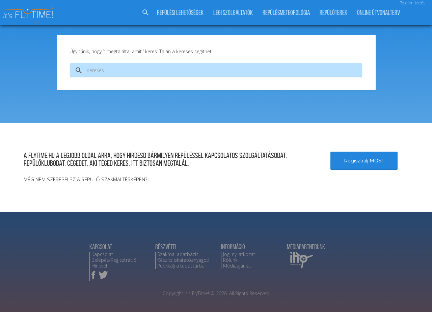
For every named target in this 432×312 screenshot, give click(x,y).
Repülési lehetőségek (180, 12)
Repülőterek (333, 12)
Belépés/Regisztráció (114, 260)
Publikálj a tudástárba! (181, 265)
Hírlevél (99, 265)
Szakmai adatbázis (177, 254)
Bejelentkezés (412, 3)
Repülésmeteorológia (286, 12)
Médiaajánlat (237, 265)
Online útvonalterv (378, 12)
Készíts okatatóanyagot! (183, 260)
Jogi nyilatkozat (239, 254)
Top (416, 296)
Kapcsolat (102, 254)
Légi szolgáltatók (233, 12)
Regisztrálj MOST (364, 161)
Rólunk (230, 260)
